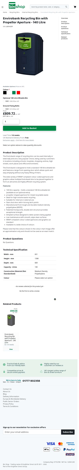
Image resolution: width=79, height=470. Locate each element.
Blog (4, 394)
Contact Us (7, 389)
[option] (5, 92)
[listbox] (29, 92)
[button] (29, 290)
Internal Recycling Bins (30, 12)
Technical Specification (65, 33)
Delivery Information (11, 396)
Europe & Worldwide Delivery (14, 399)
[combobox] (49, 7)
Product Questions (64, 27)
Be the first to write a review (30, 291)
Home (5, 12)
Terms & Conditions (10, 406)
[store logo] (17, 5)
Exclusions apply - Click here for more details (18, 140)
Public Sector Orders (11, 401)
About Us (6, 391)
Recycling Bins (15, 12)
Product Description (65, 22)
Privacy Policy (8, 404)
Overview (64, 18)
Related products (64, 38)
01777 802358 (31, 381)
